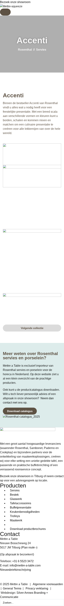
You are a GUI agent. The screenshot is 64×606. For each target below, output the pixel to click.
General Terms (12, 588)
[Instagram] (14, 576)
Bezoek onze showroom (15, 2)
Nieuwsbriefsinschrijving (15, 569)
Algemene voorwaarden (48, 584)
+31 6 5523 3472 (23, 561)
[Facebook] (23, 576)
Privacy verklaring (37, 588)
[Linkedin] (4, 576)
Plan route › (29, 547)
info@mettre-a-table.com (25, 565)
